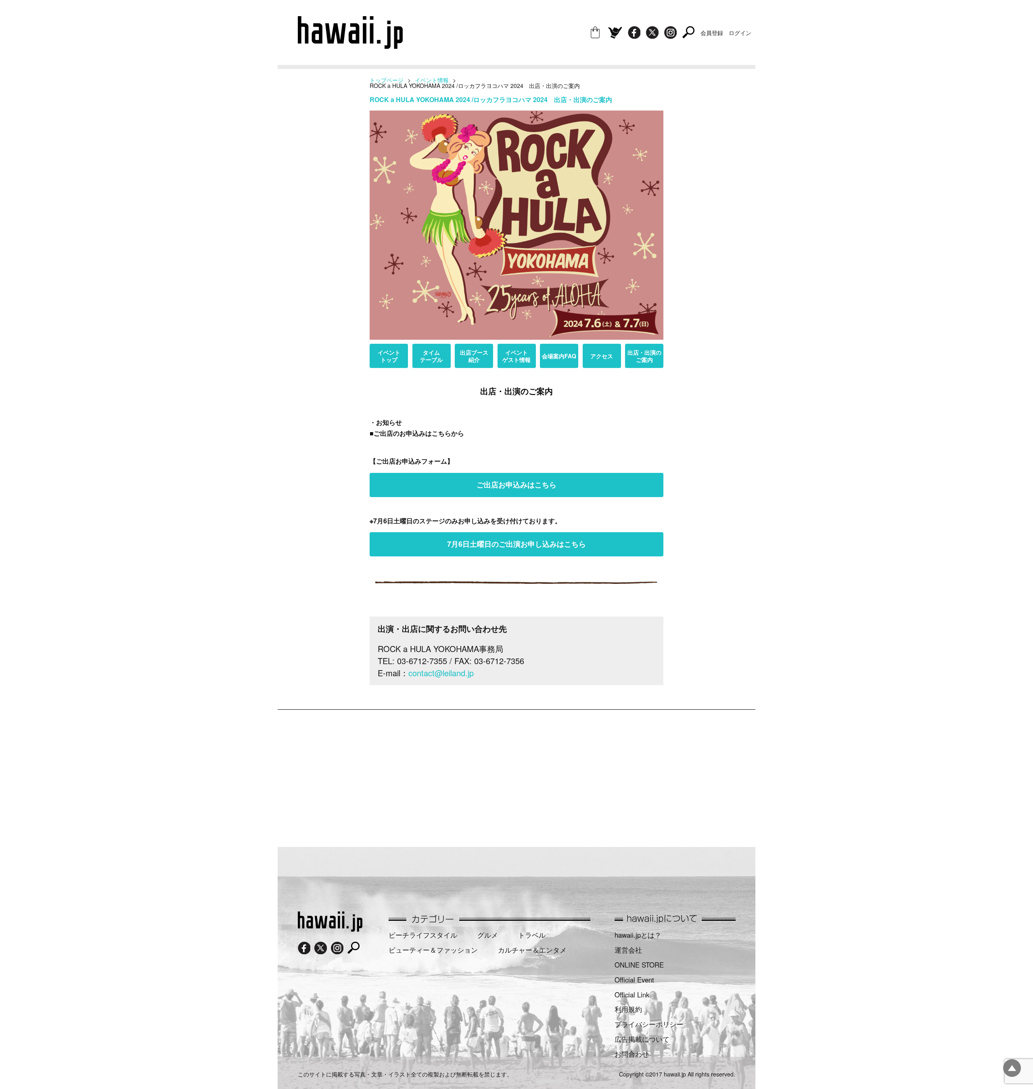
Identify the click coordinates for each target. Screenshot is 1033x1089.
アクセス (601, 356)
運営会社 (628, 950)
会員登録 (712, 33)
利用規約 (628, 1009)
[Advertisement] (516, 774)
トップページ (387, 80)
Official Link (632, 994)
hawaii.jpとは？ (638, 935)
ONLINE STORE (639, 965)
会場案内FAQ (559, 356)
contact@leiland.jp (441, 673)
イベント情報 (432, 80)
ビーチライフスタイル (423, 935)
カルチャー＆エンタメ (532, 950)
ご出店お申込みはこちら (516, 484)
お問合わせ (632, 1054)
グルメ (487, 935)
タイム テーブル (431, 356)
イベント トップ (389, 356)
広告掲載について (642, 1039)
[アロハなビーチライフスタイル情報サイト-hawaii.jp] (350, 46)
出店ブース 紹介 (474, 356)
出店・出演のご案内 (644, 356)
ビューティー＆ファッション (433, 950)
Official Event (634, 979)
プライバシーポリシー (649, 1024)
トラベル (532, 935)
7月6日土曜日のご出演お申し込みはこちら (516, 544)
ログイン (740, 33)
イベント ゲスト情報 (516, 356)
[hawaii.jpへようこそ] (330, 929)
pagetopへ (1012, 1068)
